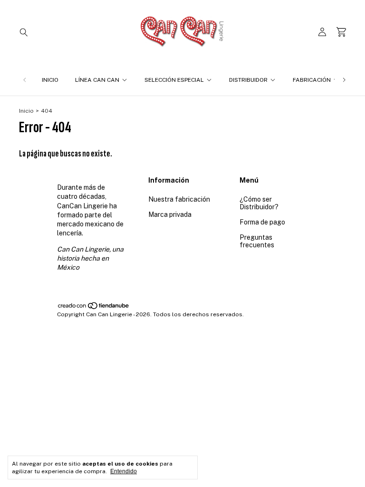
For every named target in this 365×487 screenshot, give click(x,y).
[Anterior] (24, 80)
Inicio (50, 80)
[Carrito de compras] (341, 32)
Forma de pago (262, 222)
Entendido (123, 471)
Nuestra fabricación (179, 199)
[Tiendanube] (94, 307)
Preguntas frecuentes (257, 241)
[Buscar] (24, 32)
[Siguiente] (344, 80)
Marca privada (170, 214)
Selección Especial (174, 80)
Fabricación (312, 80)
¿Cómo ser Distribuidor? (259, 203)
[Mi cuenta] (322, 32)
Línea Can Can (97, 80)
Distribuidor (248, 80)
